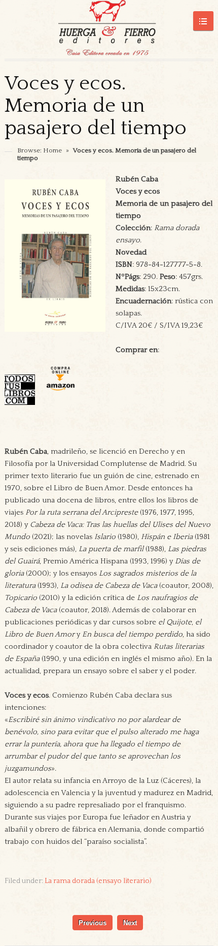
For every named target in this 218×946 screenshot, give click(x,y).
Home (52, 150)
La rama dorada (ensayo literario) (98, 881)
